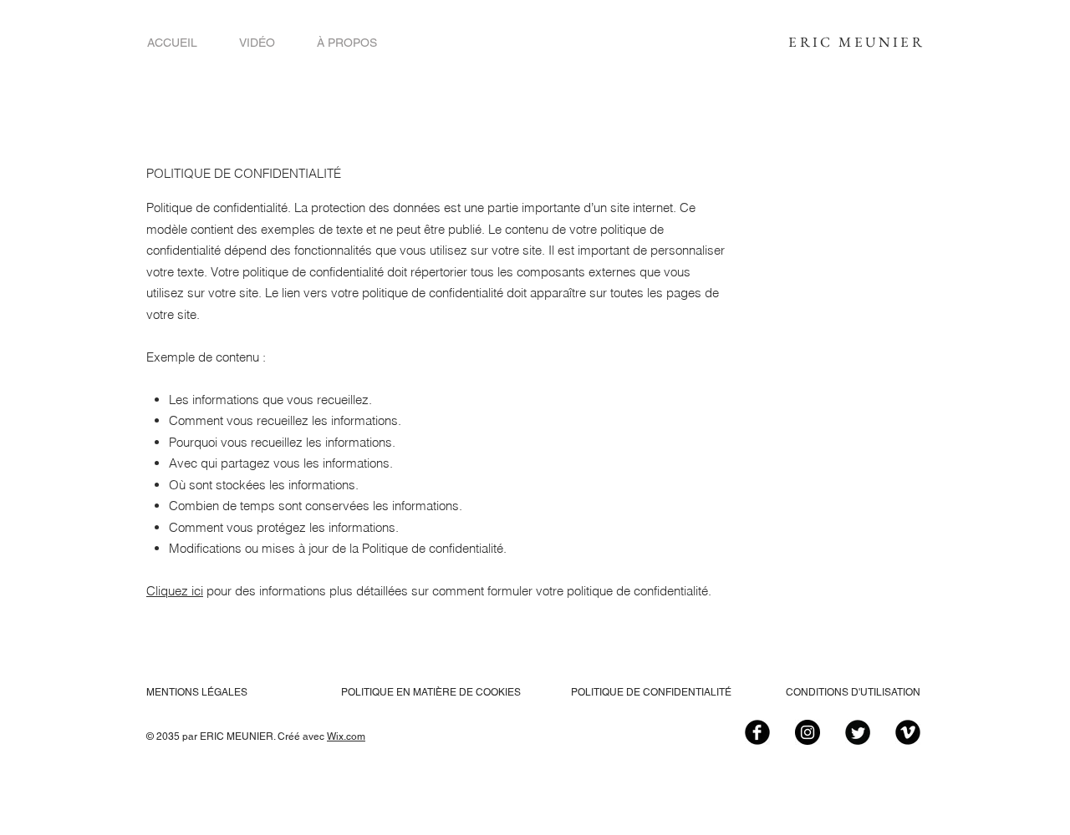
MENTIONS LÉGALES (196, 692)
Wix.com (346, 736)
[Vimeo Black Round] (907, 732)
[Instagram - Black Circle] (807, 732)
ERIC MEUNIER (856, 42)
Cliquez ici (174, 591)
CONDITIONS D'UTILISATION (853, 692)
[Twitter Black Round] (857, 732)
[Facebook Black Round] (757, 732)
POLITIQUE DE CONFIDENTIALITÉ (651, 692)
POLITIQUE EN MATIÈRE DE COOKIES (432, 692)
